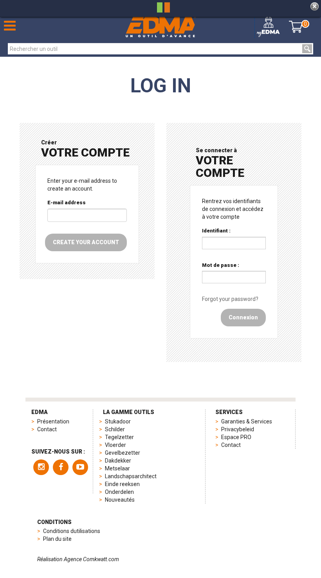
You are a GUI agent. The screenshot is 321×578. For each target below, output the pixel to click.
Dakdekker (118, 460)
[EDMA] (160, 26)
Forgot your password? (230, 299)
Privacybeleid (237, 429)
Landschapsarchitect (131, 476)
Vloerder (115, 445)
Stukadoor (118, 421)
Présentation (53, 421)
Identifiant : (216, 231)
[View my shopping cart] (296, 26)
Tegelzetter (119, 437)
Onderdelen (119, 492)
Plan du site (57, 539)
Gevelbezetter (122, 453)
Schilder (115, 429)
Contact (47, 429)
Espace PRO (236, 437)
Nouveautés (120, 500)
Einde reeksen (122, 484)
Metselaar (117, 468)
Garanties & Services (246, 421)
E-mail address (66, 202)
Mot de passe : (220, 265)
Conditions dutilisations (71, 531)
